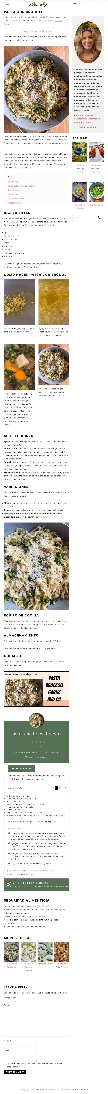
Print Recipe (45, 31)
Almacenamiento (15, 203)
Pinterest (92, 119)
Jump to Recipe (29, 31)
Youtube (87, 122)
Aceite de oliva (11, 236)
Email (7, 1050)
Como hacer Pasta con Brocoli (21, 186)
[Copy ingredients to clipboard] (21, 788)
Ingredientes (13, 182)
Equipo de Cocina (15, 199)
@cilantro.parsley (27, 886)
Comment (9, 1005)
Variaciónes (12, 194)
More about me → (88, 127)
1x (56, 788)
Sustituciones (13, 190)
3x (64, 788)
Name (7, 1041)
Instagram (82, 119)
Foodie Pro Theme (78, 1089)
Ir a (10, 177)
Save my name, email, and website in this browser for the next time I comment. (35, 1065)
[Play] (36, 689)
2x (60, 788)
